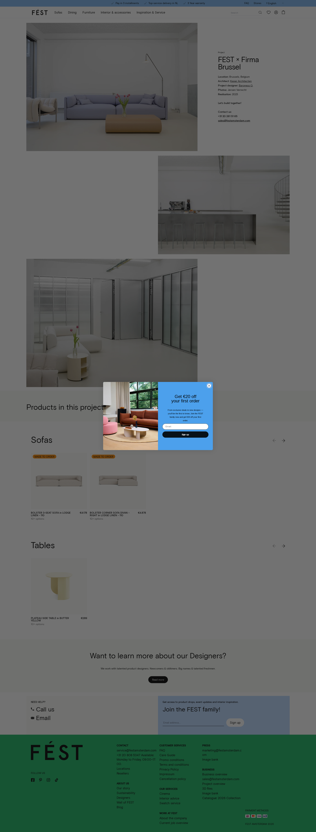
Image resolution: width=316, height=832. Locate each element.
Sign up (185, 434)
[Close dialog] (209, 385)
